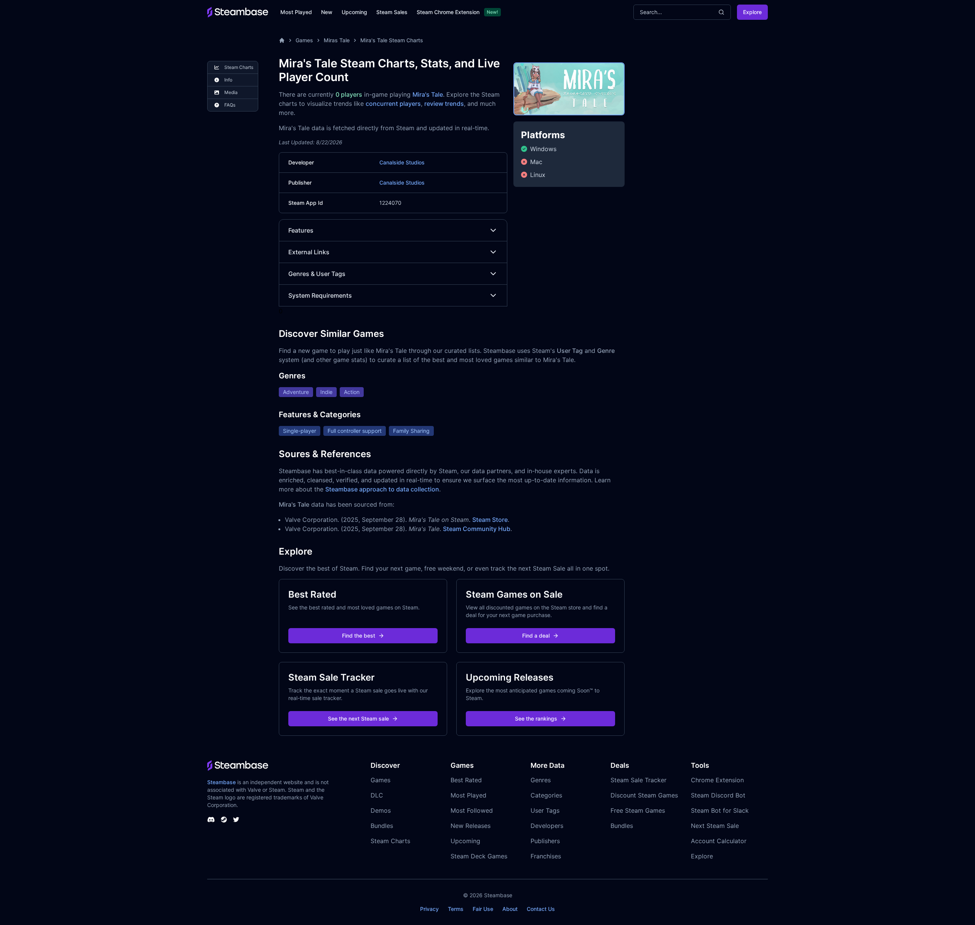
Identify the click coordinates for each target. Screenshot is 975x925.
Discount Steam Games (644, 795)
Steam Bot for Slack (720, 810)
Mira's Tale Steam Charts (391, 40)
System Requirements (320, 295)
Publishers (545, 841)
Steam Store (490, 519)
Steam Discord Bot (718, 795)
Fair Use (483, 909)
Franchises (546, 856)
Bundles (382, 825)
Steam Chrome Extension (448, 12)
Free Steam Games (638, 810)
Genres (541, 780)
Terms (456, 909)
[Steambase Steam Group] (224, 820)
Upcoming (354, 12)
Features (300, 230)
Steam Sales (392, 12)
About (510, 909)
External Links (308, 252)
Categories (546, 795)
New (326, 12)
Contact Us (541, 909)
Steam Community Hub (476, 529)
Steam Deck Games (479, 856)
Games (304, 40)
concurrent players (393, 103)
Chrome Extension (717, 780)
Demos (381, 810)
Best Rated (466, 780)
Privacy (429, 909)
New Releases (471, 825)
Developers (547, 825)
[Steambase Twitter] (236, 820)
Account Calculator (718, 841)
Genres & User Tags (316, 274)
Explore (752, 12)
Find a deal (536, 635)
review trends (444, 103)
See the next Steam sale (358, 718)
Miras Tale (337, 40)
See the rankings (536, 718)
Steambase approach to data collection (382, 489)
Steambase (221, 782)
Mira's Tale (427, 94)
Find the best (358, 635)
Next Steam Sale (715, 825)
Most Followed (472, 810)
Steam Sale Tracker (639, 780)
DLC (377, 795)
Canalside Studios (402, 162)
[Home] (282, 40)
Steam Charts (390, 841)
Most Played (296, 12)
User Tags (545, 810)
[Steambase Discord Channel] (211, 820)
